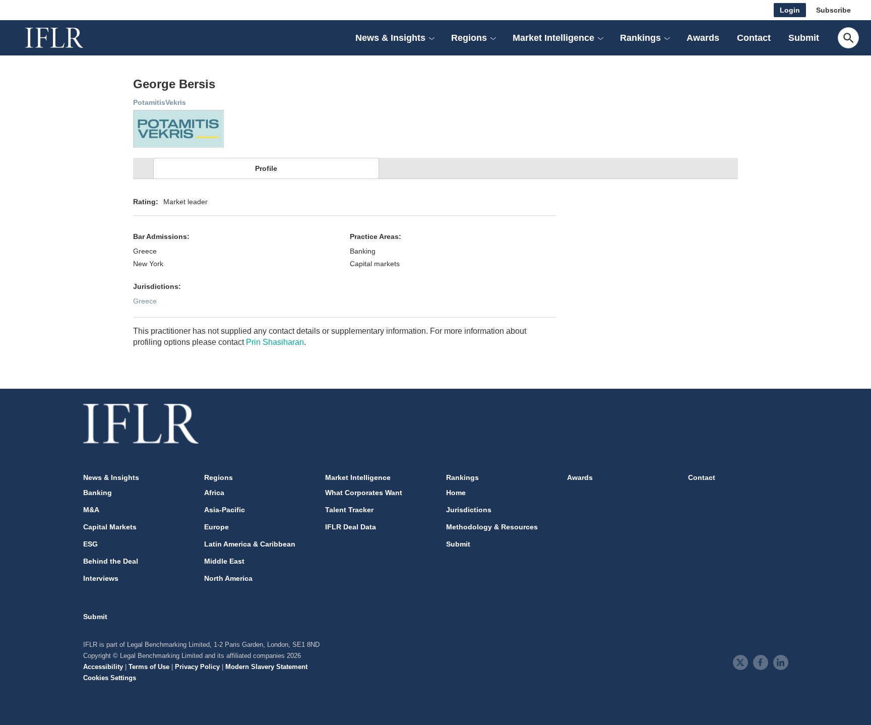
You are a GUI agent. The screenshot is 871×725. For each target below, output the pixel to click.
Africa (214, 492)
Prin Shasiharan (275, 342)
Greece (145, 301)
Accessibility (103, 667)
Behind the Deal (110, 561)
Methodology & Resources (492, 526)
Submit (803, 38)
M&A (91, 509)
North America (228, 578)
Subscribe (833, 10)
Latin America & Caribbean (249, 544)
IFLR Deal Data (350, 526)
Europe (216, 526)
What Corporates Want (363, 492)
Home (456, 492)
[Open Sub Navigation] (431, 37)
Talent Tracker (349, 509)
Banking (97, 492)
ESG (90, 544)
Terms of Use (149, 667)
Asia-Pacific (224, 509)
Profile (266, 168)
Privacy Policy (197, 667)
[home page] (65, 38)
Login (790, 10)
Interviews (100, 578)
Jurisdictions (468, 509)
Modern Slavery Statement (266, 667)
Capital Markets (110, 526)
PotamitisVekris (159, 102)
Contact (754, 38)
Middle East (224, 561)
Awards (703, 38)
